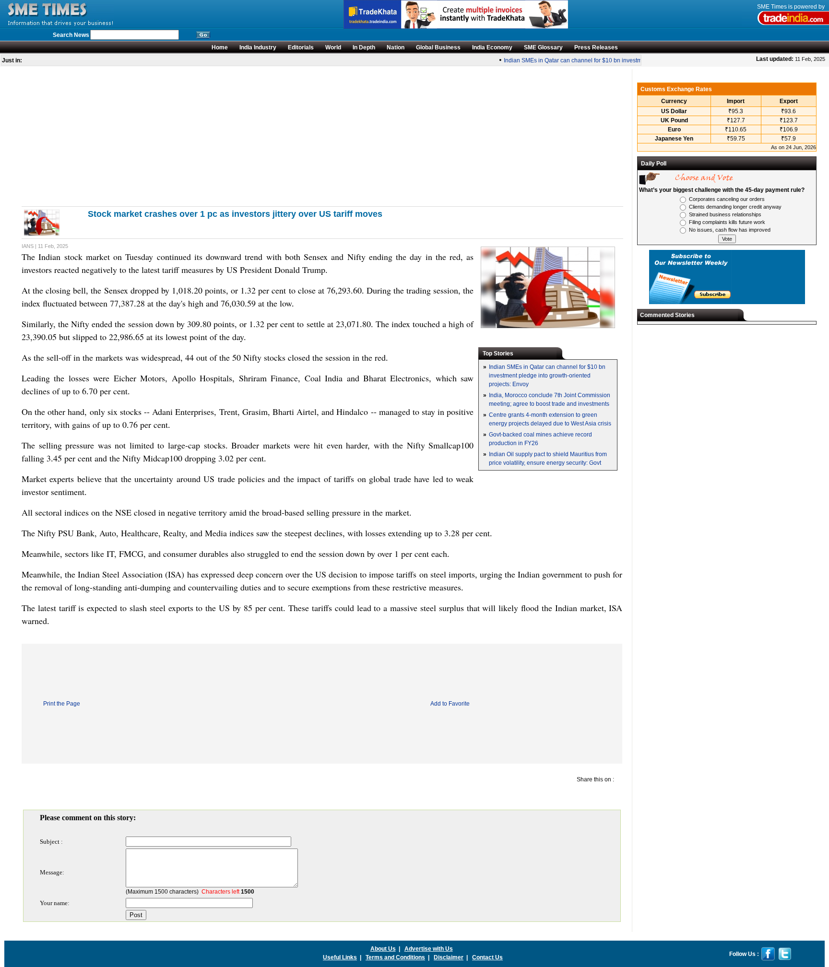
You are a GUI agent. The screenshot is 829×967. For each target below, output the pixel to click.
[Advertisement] (309, 136)
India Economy (492, 47)
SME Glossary (543, 47)
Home (220, 47)
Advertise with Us (428, 948)
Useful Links (340, 957)
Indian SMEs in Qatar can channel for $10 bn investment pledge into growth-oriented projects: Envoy (627, 60)
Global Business (438, 47)
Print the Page (61, 703)
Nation (395, 47)
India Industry (257, 47)
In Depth (364, 47)
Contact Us (487, 957)
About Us (383, 948)
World (333, 47)
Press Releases (596, 47)
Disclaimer (448, 957)
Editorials (301, 47)
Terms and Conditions (395, 957)
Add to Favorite (450, 703)
